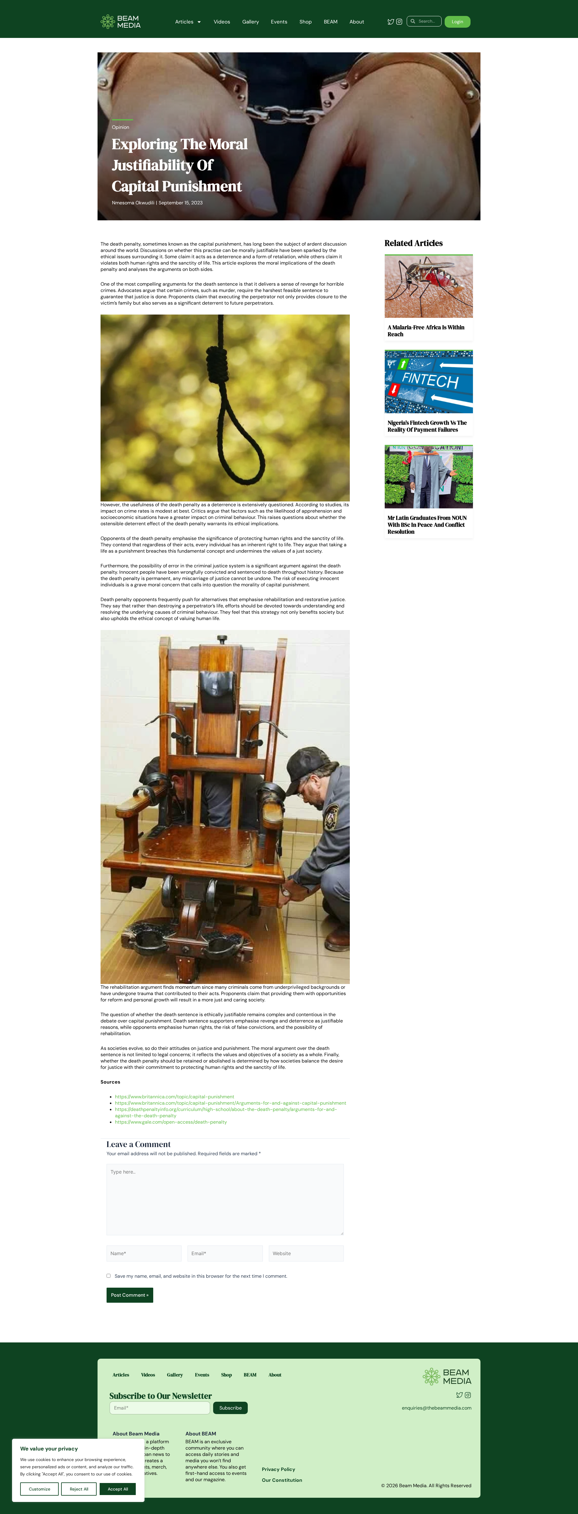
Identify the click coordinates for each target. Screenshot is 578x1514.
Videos (222, 21)
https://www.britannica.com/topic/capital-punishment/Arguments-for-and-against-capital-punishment (230, 1103)
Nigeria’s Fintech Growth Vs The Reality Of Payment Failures (427, 426)
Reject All (79, 1489)
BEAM (330, 21)
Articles (184, 21)
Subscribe (230, 1408)
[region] (78, 1470)
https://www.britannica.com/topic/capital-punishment (174, 1097)
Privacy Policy (278, 1469)
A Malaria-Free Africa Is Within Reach (426, 330)
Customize (39, 1489)
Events (279, 21)
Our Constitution (282, 1480)
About (357, 21)
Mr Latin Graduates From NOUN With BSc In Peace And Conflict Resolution (427, 524)
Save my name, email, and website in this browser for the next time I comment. (201, 1276)
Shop (306, 21)
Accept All (118, 1489)
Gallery (250, 21)
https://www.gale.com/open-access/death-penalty (171, 1122)
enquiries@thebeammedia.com (436, 1408)
